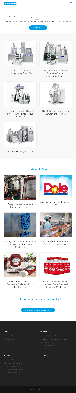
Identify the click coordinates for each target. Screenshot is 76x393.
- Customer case (9, 339)
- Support (7, 349)
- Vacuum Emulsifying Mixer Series (51, 336)
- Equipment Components (12, 373)
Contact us (38, 28)
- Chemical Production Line (13, 363)
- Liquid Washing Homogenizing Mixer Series (54, 339)
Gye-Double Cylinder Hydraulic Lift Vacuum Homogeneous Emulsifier (20, 114)
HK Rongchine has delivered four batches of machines (20, 205)
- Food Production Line (11, 366)
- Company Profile (10, 336)
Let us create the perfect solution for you (38, 310)
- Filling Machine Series (47, 342)
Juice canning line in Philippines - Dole (56, 203)
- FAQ (6, 342)
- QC (5, 345)
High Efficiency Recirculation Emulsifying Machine (55, 112)
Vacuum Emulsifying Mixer (20, 151)
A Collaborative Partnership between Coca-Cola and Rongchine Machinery (56, 284)
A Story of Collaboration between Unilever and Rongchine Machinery (20, 244)
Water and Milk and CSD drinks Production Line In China (56, 243)
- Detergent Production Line (13, 360)
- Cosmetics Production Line (13, 369)
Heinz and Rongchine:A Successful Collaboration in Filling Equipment (20, 284)
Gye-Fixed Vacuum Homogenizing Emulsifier (20, 72)
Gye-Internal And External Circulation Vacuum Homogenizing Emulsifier (56, 73)
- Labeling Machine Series (48, 345)
